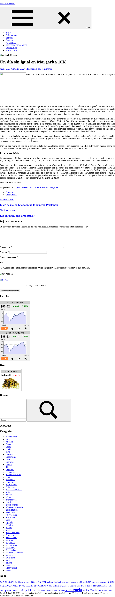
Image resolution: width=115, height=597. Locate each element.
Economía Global (13, 474)
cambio (9, 449)
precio (8, 530)
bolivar (42, 581)
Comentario (6, 247)
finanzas (57, 585)
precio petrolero (12, 532)
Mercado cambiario (14, 507)
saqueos (9, 540)
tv (64, 590)
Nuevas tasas (11, 515)
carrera (45, 187)
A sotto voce (11, 436)
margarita (54, 187)
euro (49, 585)
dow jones (3, 586)
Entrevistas (10, 487)
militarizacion (12, 510)
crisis (8, 459)
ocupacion (10, 517)
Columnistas (11, 35)
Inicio (8, 33)
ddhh (8, 467)
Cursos (9, 464)
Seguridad (10, 542)
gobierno (65, 586)
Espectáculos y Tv (14, 489)
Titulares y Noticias (14, 552)
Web (2, 262)
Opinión (9, 522)
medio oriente (12, 505)
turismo (9, 560)
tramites (9, 555)
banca (28, 582)
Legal (8, 502)
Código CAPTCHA (35, 285)
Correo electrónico (9, 257)
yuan (110, 590)
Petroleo (9, 525)
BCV (34, 581)
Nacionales (10, 512)
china (93, 582)
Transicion (10, 558)
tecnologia (55, 590)
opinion (8, 590)
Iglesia (8, 497)
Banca (8, 444)
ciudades (9, 454)
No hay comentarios (43, 69)
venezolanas (11, 565)
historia (9, 492)
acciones (5, 581)
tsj (62, 590)
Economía (10, 472)
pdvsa (15, 590)
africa (8, 439)
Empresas (10, 192)
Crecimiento (11, 457)
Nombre (4, 252)
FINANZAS (11, 50)
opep (8, 520)
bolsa (57, 581)
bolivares (50, 582)
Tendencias (11, 550)
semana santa (11, 545)
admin (31, 69)
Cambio (9, 40)
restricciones (11, 537)
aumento (23, 582)
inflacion (89, 586)
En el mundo (11, 484)
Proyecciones (11, 535)
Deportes (10, 469)
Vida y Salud (11, 194)
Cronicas (9, 462)
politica (29, 590)
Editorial (9, 38)
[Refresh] (4, 280)
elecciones (10, 479)
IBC (82, 586)
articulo (15, 581)
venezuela (73, 589)
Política (9, 527)
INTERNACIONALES (16, 45)
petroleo (21, 590)
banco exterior (35, 187)
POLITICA (11, 43)
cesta (8, 452)
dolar (111, 581)
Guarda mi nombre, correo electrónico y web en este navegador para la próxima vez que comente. (46, 268)
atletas (25, 187)
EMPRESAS (11, 48)
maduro (104, 586)
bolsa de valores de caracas (69, 582)
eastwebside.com (7, 3)
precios (43, 590)
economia (13, 585)
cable (81, 582)
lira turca (97, 585)
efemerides (29, 586)
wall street (103, 590)
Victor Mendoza (91, 590)
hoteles (9, 494)
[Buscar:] (13, 420)
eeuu (8, 477)
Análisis (9, 442)
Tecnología (10, 547)
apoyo (18, 187)
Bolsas (9, 447)
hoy (78, 586)
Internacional (11, 500)
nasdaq (110, 586)
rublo (48, 590)
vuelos (8, 570)
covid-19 (99, 582)
